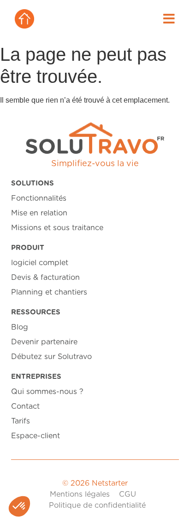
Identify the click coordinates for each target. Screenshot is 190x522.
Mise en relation (39, 213)
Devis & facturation (45, 277)
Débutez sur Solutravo (51, 356)
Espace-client (35, 436)
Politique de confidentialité (97, 505)
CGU (127, 494)
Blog (19, 327)
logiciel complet (39, 263)
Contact (25, 406)
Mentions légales (80, 494)
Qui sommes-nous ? (47, 391)
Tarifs (20, 421)
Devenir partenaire (44, 342)
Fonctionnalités (38, 198)
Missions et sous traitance (57, 228)
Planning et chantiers (49, 292)
